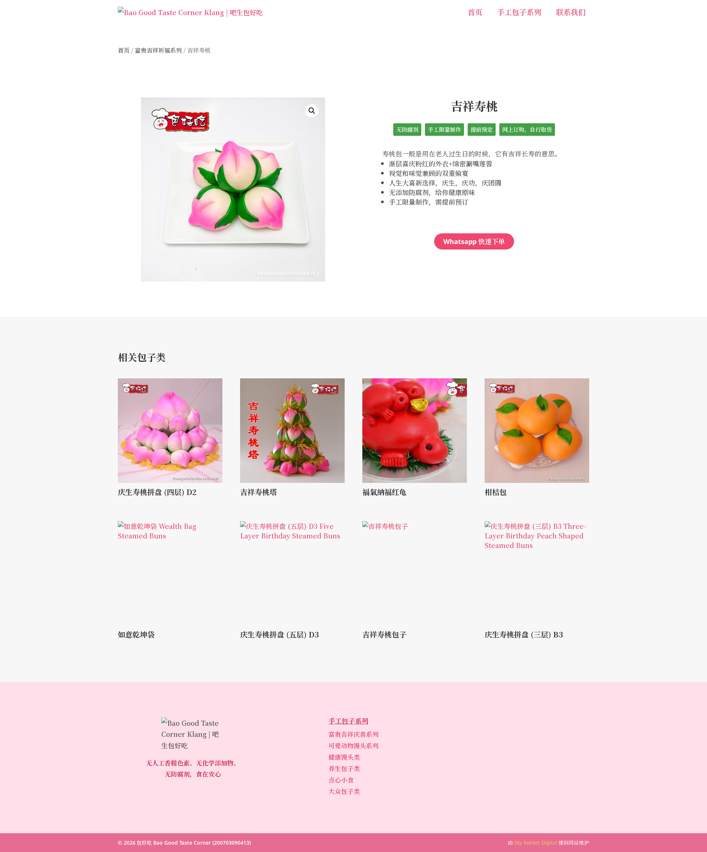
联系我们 (570, 12)
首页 (475, 12)
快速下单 (474, 241)
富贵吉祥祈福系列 (158, 50)
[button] (312, 110)
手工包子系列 (519, 12)
